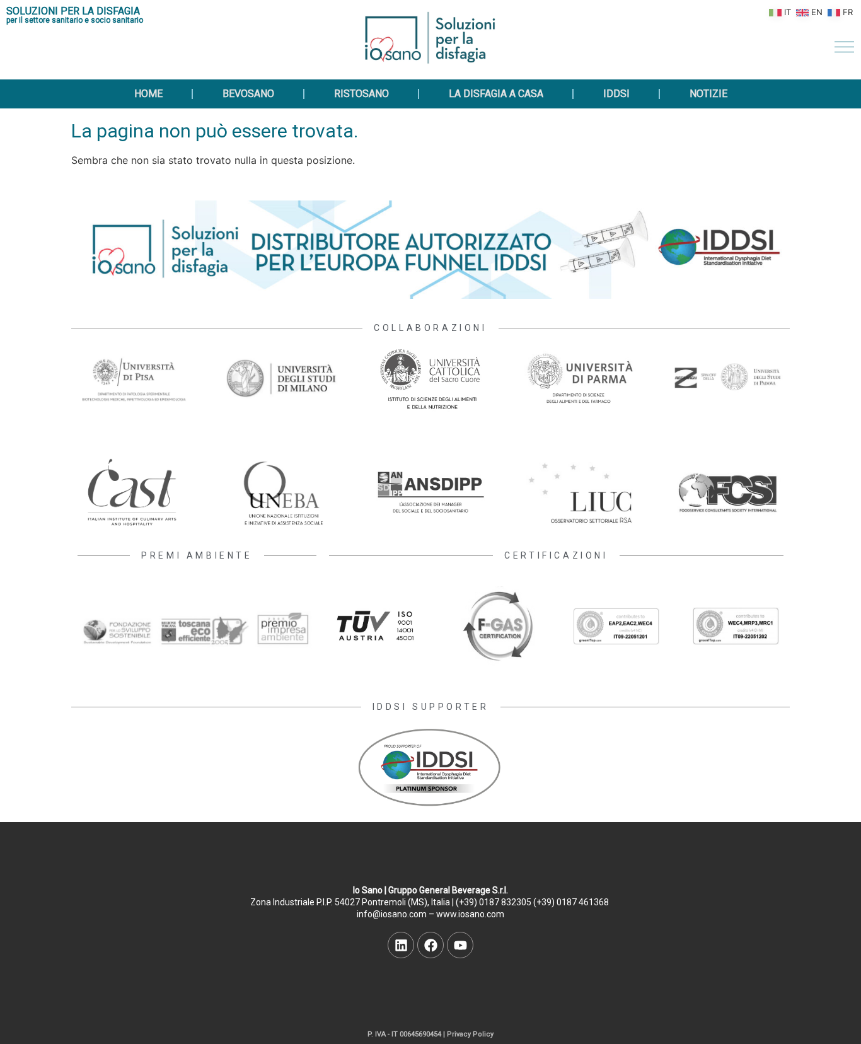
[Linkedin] (401, 945)
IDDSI (616, 94)
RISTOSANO (361, 94)
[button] (844, 47)
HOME (148, 94)
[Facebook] (430, 945)
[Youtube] (460, 945)
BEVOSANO (248, 94)
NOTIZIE (708, 94)
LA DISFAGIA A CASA (496, 94)
